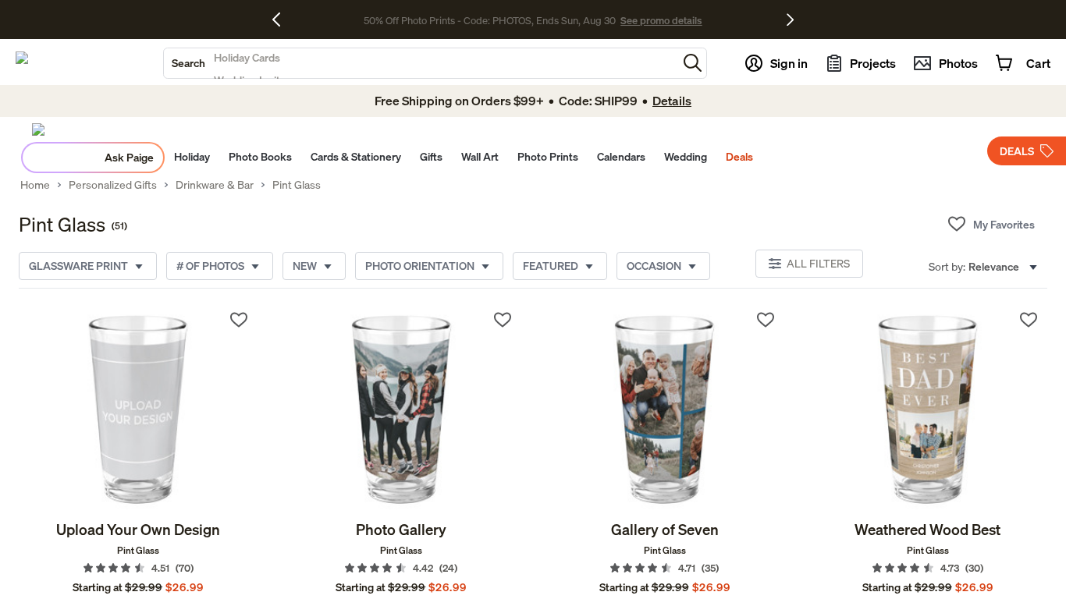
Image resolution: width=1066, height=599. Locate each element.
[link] (138, 410)
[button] (692, 62)
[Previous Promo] (282, 19)
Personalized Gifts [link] (113, 184)
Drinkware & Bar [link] (215, 184)
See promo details (661, 20)
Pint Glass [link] (296, 184)
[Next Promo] (790, 19)
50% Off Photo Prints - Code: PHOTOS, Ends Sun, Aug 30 (490, 20)
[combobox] (421, 63)
